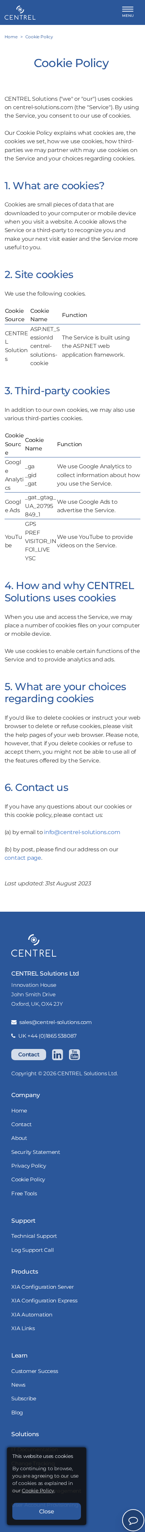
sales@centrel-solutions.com (55, 1022)
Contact (28, 1054)
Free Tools (24, 1193)
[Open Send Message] (133, 1520)
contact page (23, 857)
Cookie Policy (28, 1179)
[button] (127, 12)
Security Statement (35, 1152)
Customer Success (34, 1371)
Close (46, 1511)
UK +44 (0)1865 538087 (47, 1035)
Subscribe (23, 1398)
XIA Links (23, 1328)
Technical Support (34, 1236)
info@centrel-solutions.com (82, 832)
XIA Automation (31, 1314)
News (18, 1384)
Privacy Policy (28, 1165)
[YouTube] (74, 1054)
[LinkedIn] (57, 1054)
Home (19, 1110)
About (19, 1138)
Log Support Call (32, 1250)
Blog (17, 1412)
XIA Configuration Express (44, 1300)
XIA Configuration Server (42, 1286)
